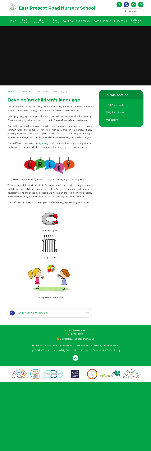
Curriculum (26, 91)
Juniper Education (110, 345)
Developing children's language (53, 91)
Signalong (43, 143)
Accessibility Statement (65, 350)
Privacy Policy (99, 350)
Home (11, 91)
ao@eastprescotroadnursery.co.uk (77, 338)
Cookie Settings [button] (113, 350)
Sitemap (84, 350)
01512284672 (76, 333)
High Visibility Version (40, 350)
